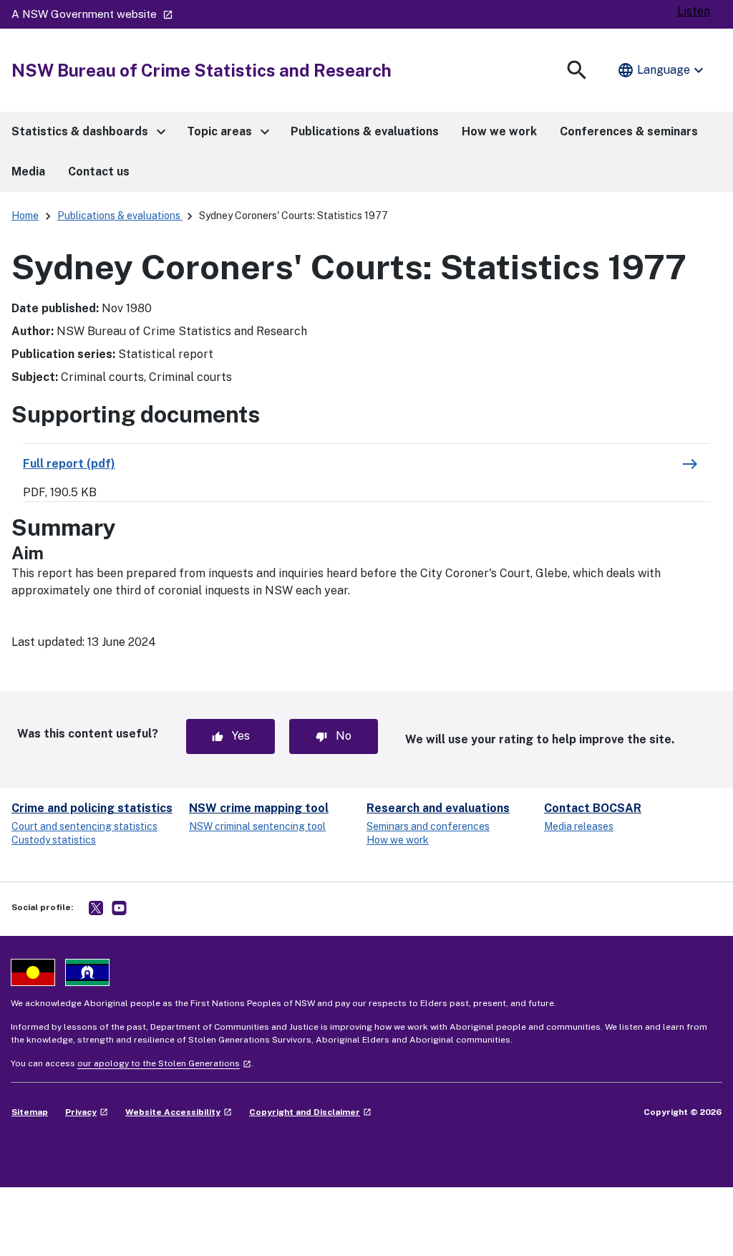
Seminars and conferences (428, 826)
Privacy (86, 1112)
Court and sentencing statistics (84, 826)
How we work (397, 840)
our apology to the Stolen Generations (164, 1063)
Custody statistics (53, 840)
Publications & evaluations (120, 215)
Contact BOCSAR (592, 808)
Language (662, 70)
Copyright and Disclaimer (310, 1112)
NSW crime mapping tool (259, 808)
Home (25, 215)
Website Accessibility (178, 1112)
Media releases (578, 826)
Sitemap (29, 1112)
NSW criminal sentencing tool (257, 826)
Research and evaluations (438, 808)
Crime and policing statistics (92, 808)
